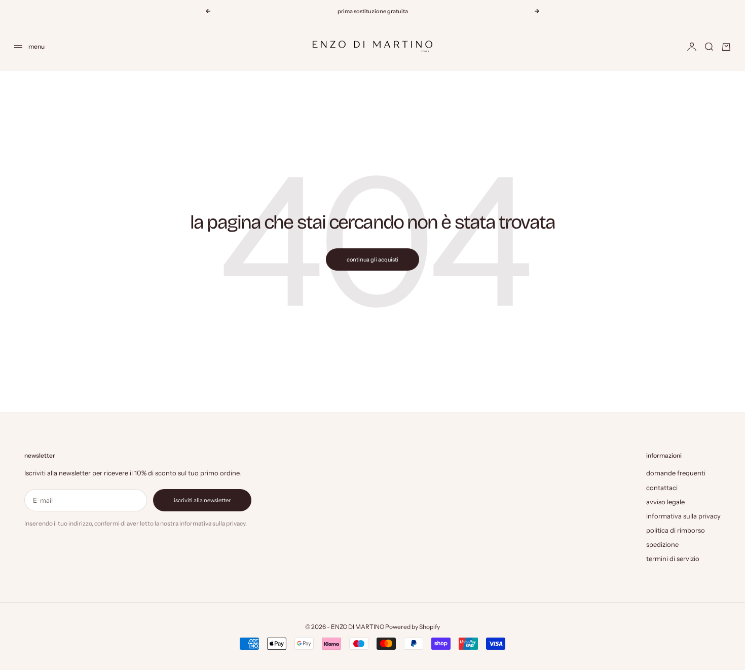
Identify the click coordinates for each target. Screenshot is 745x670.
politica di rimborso (675, 530)
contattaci (662, 487)
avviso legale (665, 502)
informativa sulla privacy (683, 516)
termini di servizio (672, 558)
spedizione (662, 544)
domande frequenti (675, 473)
